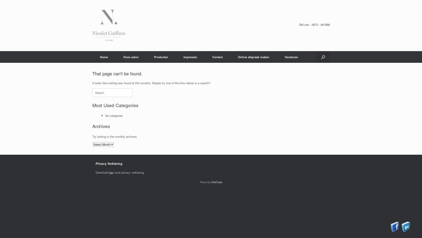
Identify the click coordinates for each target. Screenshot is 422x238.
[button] (323, 57)
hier (111, 172)
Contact (217, 57)
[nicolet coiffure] (108, 25)
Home (104, 57)
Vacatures (291, 57)
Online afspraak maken (253, 57)
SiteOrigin (216, 182)
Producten (161, 57)
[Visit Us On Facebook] (394, 231)
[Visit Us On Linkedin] (405, 231)
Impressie (190, 57)
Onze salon (131, 57)
